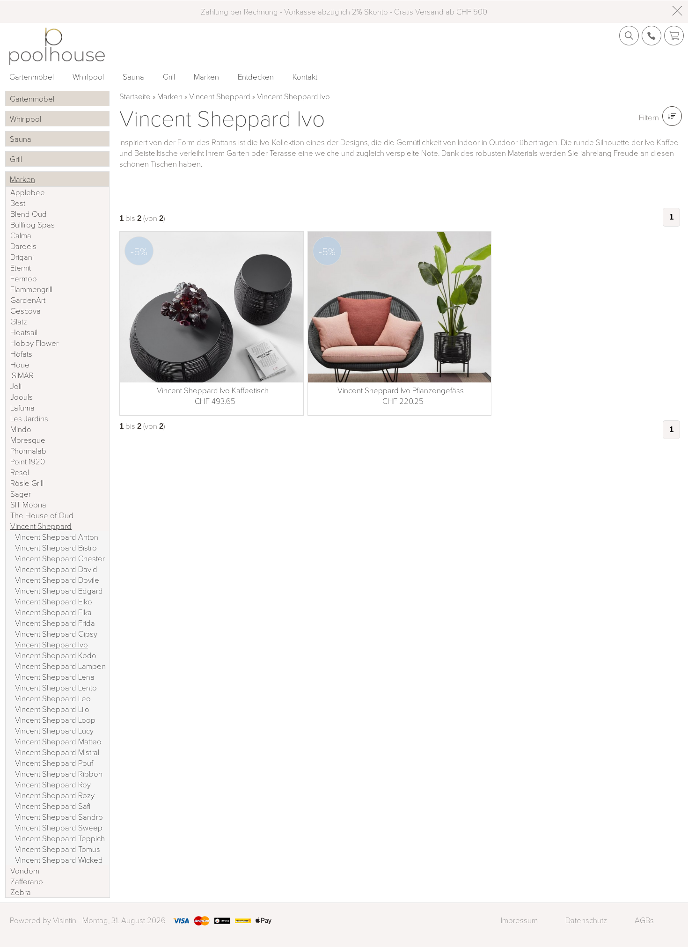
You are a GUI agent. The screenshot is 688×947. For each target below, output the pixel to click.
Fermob (23, 278)
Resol (19, 472)
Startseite (135, 96)
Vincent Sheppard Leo (53, 698)
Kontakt (305, 76)
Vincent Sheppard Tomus (57, 849)
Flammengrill (31, 289)
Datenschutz (586, 920)
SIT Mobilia (28, 504)
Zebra (20, 892)
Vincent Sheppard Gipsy (56, 633)
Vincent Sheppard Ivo (293, 96)
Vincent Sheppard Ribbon (58, 773)
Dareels (23, 246)
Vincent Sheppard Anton (56, 536)
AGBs (644, 920)
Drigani (22, 256)
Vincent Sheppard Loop (55, 719)
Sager (20, 493)
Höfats (21, 353)
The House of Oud (41, 515)
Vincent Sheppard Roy (53, 784)
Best (17, 203)
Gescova (25, 310)
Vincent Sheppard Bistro (56, 547)
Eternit (20, 267)
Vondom (24, 870)
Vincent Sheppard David (56, 569)
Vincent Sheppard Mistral (57, 752)
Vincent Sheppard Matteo (58, 741)
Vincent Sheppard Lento (56, 687)
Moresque (27, 439)
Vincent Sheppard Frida (55, 622)
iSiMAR (22, 375)
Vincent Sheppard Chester (60, 558)
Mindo (20, 429)
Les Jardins (29, 418)
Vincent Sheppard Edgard (59, 590)
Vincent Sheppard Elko (53, 601)
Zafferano (26, 881)
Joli (16, 386)
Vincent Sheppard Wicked (59, 859)
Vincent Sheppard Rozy (55, 795)
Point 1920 (27, 461)
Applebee (27, 192)
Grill (169, 76)
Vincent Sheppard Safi (52, 805)
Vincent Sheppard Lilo (52, 709)
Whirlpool (88, 76)
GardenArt (27, 299)
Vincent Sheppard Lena (55, 676)
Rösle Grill (27, 482)
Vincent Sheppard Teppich (60, 838)
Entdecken (256, 76)
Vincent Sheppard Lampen (60, 666)
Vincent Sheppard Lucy (54, 730)
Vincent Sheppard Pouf (54, 762)
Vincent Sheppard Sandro (59, 816)
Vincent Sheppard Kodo (55, 655)
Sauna (133, 76)
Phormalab (28, 450)
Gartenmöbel (31, 76)
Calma (20, 235)
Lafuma (22, 407)
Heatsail (23, 332)
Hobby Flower (34, 343)
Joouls (21, 396)
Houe (19, 364)
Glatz (18, 321)
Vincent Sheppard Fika (53, 612)
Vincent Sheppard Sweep (58, 827)
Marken (206, 76)
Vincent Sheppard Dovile (57, 579)
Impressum (519, 920)
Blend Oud (28, 213)
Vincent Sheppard (219, 96)
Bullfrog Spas (32, 224)
